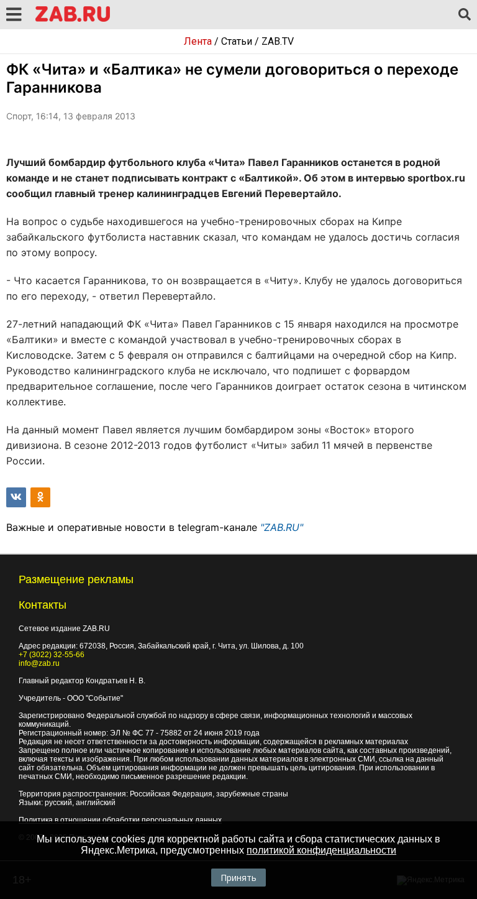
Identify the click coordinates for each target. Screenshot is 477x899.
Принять (238, 877)
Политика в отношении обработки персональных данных (120, 820)
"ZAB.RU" (281, 527)
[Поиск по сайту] (464, 15)
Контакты (42, 605)
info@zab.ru (39, 663)
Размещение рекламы (76, 579)
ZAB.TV (277, 41)
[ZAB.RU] (72, 19)
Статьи (236, 41)
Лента (198, 41)
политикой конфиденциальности (321, 850)
